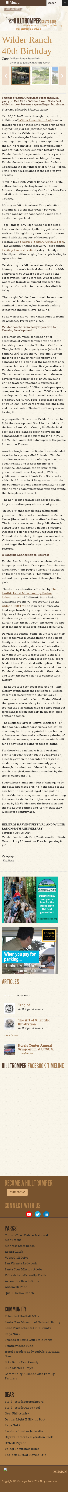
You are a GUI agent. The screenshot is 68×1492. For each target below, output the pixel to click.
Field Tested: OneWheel (22, 1407)
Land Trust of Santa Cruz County (28, 1328)
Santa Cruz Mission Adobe (23, 1269)
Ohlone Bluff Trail (14, 605)
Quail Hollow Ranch (19, 1293)
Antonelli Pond (16, 1287)
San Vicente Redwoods (21, 1263)
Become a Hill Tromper (24, 12)
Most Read (23, 995)
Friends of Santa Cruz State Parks (29, 62)
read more (12, 1035)
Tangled (24, 1005)
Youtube (29, 1214)
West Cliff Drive (17, 1257)
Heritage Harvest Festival (19, 250)
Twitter (38, 1214)
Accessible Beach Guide (22, 1281)
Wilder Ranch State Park (24, 58)
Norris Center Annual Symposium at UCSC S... (36, 1047)
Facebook (20, 1214)
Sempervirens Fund (19, 1346)
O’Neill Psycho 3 (16, 1443)
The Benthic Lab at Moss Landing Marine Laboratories (29, 593)
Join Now (17, 1192)
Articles (9, 995)
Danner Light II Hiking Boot (25, 1419)
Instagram (11, 1214)
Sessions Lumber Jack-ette (24, 1431)
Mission (60, 1471)
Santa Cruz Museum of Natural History (33, 1322)
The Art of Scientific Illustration (34, 1022)
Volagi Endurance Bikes (22, 1449)
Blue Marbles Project (20, 1368)
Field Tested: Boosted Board (24, 1401)
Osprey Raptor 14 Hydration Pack (29, 1437)
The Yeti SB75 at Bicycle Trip (25, 1455)
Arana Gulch (14, 1251)
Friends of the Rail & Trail (23, 1316)
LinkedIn (46, 1214)
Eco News (8, 860)
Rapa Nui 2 (12, 1334)
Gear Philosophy (17, 1413)
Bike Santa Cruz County (22, 1362)
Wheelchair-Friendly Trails (25, 1275)
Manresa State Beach (20, 1246)
